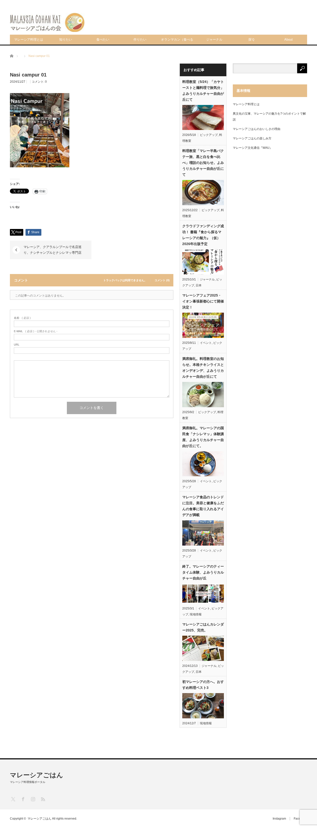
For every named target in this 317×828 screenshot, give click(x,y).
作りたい (139, 39)
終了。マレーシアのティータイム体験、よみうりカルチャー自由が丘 (203, 572)
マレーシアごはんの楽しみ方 (252, 138)
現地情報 (196, 614)
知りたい (65, 39)
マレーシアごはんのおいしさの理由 (256, 129)
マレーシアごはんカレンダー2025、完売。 (203, 627)
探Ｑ (251, 39)
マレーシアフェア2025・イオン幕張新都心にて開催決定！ (203, 301)
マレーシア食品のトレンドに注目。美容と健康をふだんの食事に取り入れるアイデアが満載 (203, 506)
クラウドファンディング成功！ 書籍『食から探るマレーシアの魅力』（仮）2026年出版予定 (203, 235)
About (288, 39)
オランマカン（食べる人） (177, 41)
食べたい (102, 39)
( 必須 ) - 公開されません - (35, 331)
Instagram (279, 818)
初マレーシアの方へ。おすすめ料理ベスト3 (203, 685)
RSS (43, 799)
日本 (199, 285)
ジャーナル (214, 39)
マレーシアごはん (36, 775)
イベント (206, 343)
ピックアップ (209, 135)
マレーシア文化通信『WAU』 (252, 148)
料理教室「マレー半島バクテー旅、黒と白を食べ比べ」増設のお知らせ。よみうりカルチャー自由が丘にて (203, 162)
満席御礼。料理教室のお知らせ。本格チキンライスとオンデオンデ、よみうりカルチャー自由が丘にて (203, 367)
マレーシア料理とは (28, 39)
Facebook (300, 818)
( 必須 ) (22, 318)
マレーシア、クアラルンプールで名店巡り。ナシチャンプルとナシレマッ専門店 (52, 249)
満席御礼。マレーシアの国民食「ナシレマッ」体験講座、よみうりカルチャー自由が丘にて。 (203, 437)
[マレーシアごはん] (47, 22)
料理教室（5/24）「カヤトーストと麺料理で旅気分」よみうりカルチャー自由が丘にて (203, 90)
